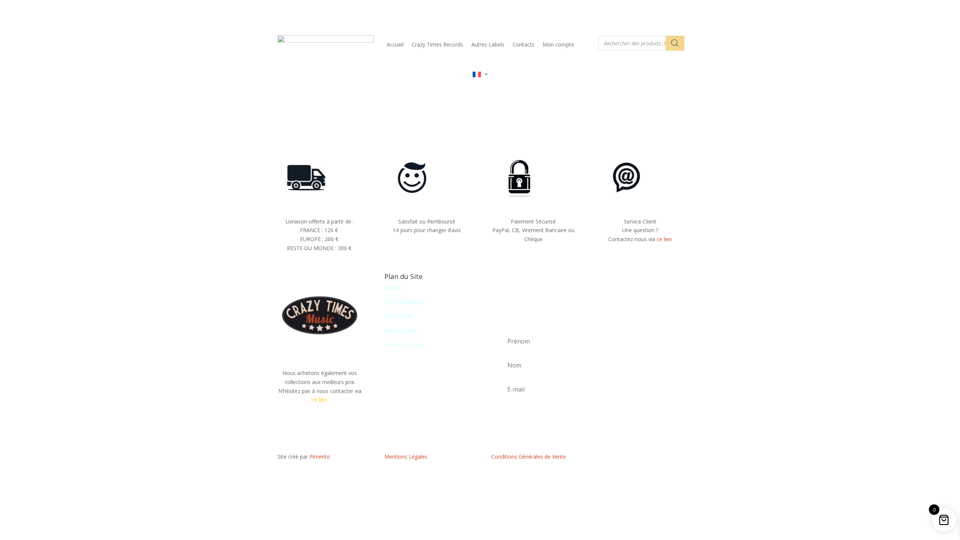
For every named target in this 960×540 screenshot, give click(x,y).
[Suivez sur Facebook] (640, 458)
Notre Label (398, 316)
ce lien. (320, 399)
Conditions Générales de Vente (528, 456)
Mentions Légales (406, 456)
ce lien (664, 239)
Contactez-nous (403, 344)
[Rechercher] (675, 43)
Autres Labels (487, 44)
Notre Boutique (403, 302)
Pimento (319, 456)
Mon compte (558, 44)
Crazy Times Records (437, 44)
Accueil (395, 44)
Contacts (523, 44)
